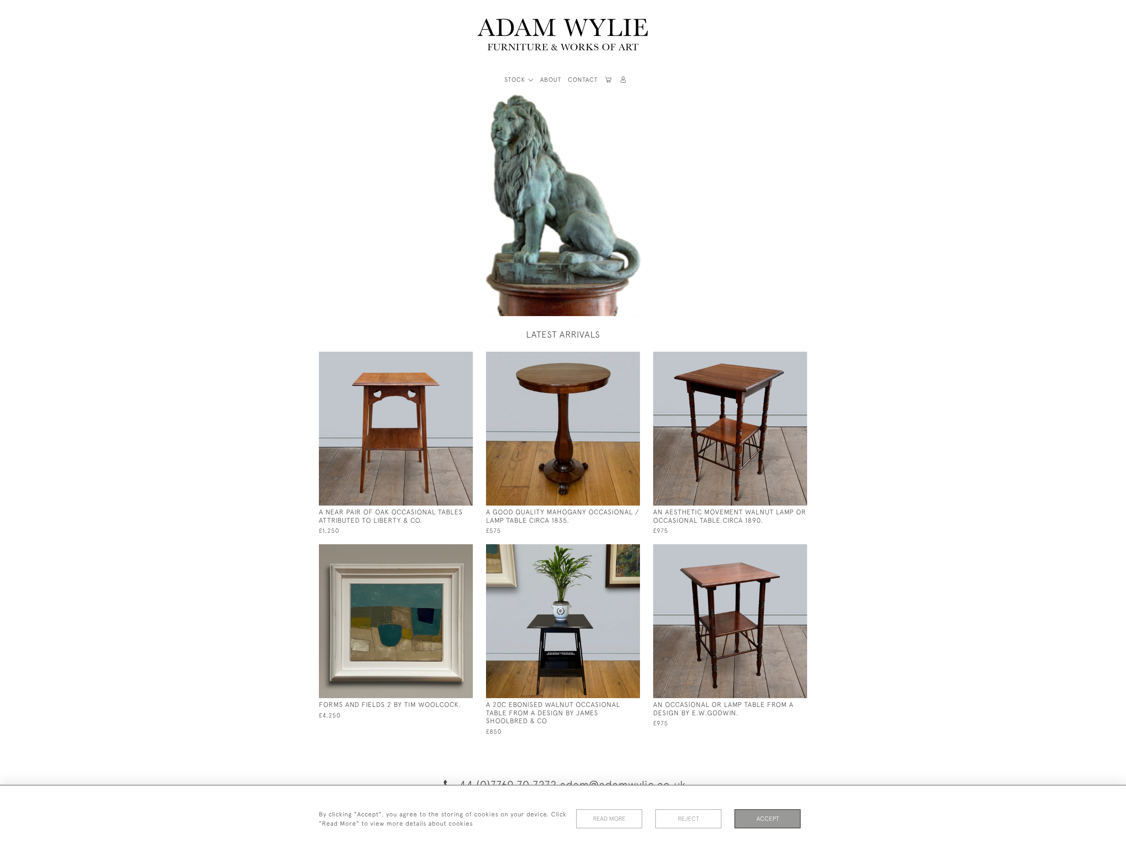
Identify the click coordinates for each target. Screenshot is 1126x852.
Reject (688, 818)
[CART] (608, 79)
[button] (623, 79)
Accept (768, 818)
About (550, 79)
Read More (609, 818)
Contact (583, 79)
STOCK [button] (516, 79)
